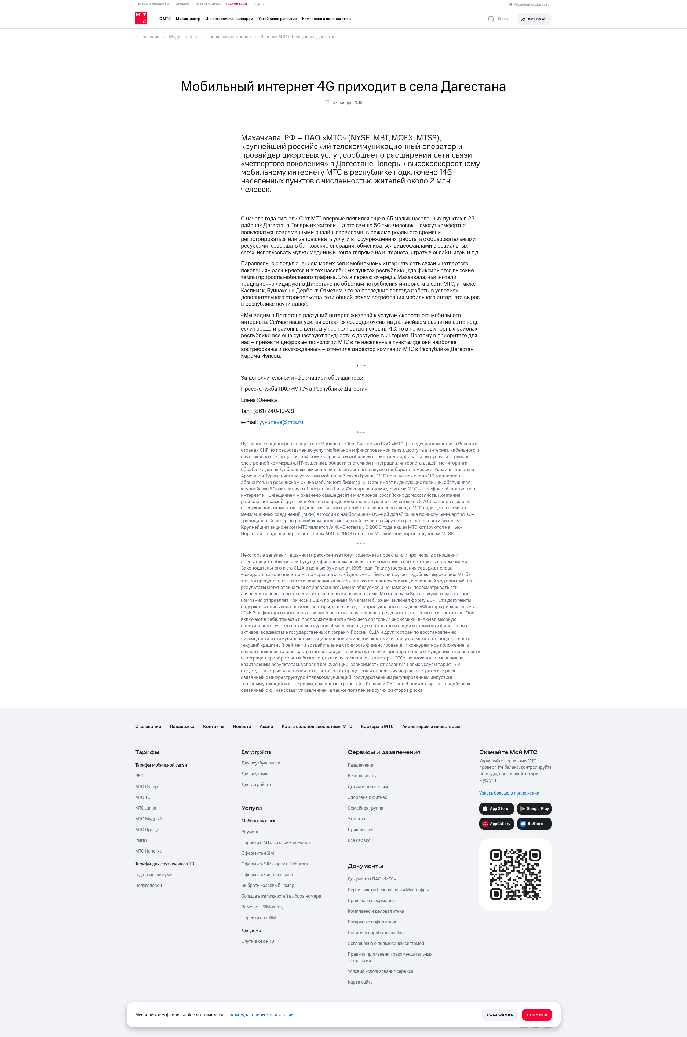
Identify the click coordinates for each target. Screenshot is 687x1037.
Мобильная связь (259, 821)
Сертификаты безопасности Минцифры (388, 890)
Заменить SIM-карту (262, 907)
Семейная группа (365, 808)
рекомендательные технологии (260, 1014)
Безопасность (362, 776)
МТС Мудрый (148, 819)
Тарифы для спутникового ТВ (164, 864)
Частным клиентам (152, 4)
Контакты (213, 726)
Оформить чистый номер (267, 875)
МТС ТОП (144, 797)
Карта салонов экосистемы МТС (317, 726)
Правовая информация (371, 900)
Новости (242, 726)
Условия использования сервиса (380, 971)
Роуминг (250, 832)
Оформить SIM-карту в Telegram (275, 864)
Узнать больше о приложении (509, 793)
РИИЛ (141, 840)
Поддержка (182, 726)
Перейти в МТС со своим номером (277, 842)
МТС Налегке (148, 851)
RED (139, 776)
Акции (266, 726)
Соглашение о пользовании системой (386, 943)
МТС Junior (145, 808)
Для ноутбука (255, 774)
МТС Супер (146, 787)
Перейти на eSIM (259, 918)
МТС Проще (147, 829)
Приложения (360, 829)
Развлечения (361, 765)
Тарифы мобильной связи (161, 765)
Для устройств (256, 752)
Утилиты (356, 819)
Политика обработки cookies (376, 933)
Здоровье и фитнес (367, 797)
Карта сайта (360, 982)
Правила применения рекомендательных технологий (390, 957)
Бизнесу (181, 4)
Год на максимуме (153, 875)
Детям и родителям (368, 787)
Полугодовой (148, 885)
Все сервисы (361, 840)
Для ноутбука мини (261, 763)
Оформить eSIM (258, 853)
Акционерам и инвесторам (431, 726)
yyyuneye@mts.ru (281, 422)
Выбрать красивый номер (268, 885)
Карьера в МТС (377, 726)
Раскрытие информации (372, 922)
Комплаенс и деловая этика (376, 911)
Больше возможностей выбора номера (281, 896)
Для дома (251, 930)
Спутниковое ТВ (258, 941)
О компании (236, 4)
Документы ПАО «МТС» (372, 879)
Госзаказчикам (207, 4)
